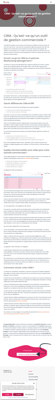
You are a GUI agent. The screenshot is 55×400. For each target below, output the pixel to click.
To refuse (18, 394)
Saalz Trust (31, 392)
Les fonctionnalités (33, 377)
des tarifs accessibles (21, 301)
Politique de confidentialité (22, 397)
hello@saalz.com (7, 370)
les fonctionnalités (28, 158)
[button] (34, 383)
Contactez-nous (33, 389)
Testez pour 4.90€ (33, 379)
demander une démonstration (21, 314)
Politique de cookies (12, 397)
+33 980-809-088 (7, 372)
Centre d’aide (32, 382)
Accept (7, 394)
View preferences (29, 394)
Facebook (31, 394)
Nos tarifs (31, 374)
